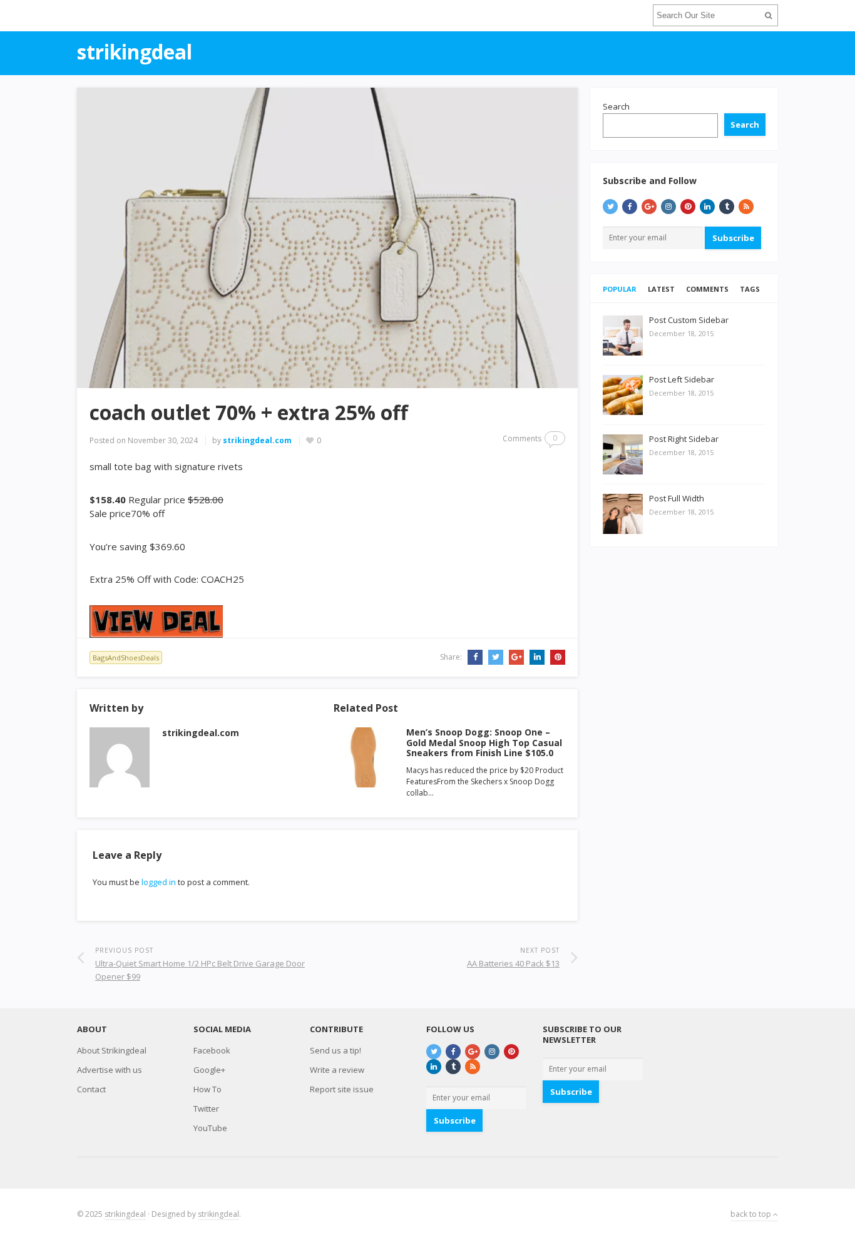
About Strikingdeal (111, 1050)
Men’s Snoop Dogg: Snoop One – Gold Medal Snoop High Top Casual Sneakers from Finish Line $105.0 (484, 742)
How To (207, 1089)
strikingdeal (125, 1214)
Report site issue (342, 1089)
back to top (751, 1214)
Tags (750, 288)
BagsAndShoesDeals (126, 657)
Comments (707, 288)
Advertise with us (109, 1069)
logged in (158, 882)
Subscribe (733, 237)
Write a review (337, 1069)
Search (616, 106)
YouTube (210, 1128)
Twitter (206, 1108)
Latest (661, 288)
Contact (91, 1089)
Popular (620, 288)
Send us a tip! (335, 1050)
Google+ (209, 1069)
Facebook (211, 1050)
